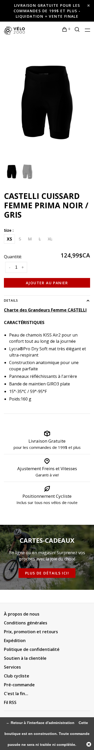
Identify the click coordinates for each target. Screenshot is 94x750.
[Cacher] (89, 744)
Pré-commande (19, 685)
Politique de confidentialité (32, 649)
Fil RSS (10, 702)
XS (9, 239)
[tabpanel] (47, 102)
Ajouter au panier (47, 282)
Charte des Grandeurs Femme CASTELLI (45, 310)
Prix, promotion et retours (31, 632)
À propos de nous (21, 614)
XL (50, 239)
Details (11, 300)
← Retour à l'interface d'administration (40, 723)
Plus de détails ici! (47, 573)
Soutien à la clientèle (25, 658)
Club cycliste (16, 676)
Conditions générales (25, 623)
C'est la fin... (16, 693)
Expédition (15, 640)
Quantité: (13, 257)
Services (12, 667)
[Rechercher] (78, 30)
